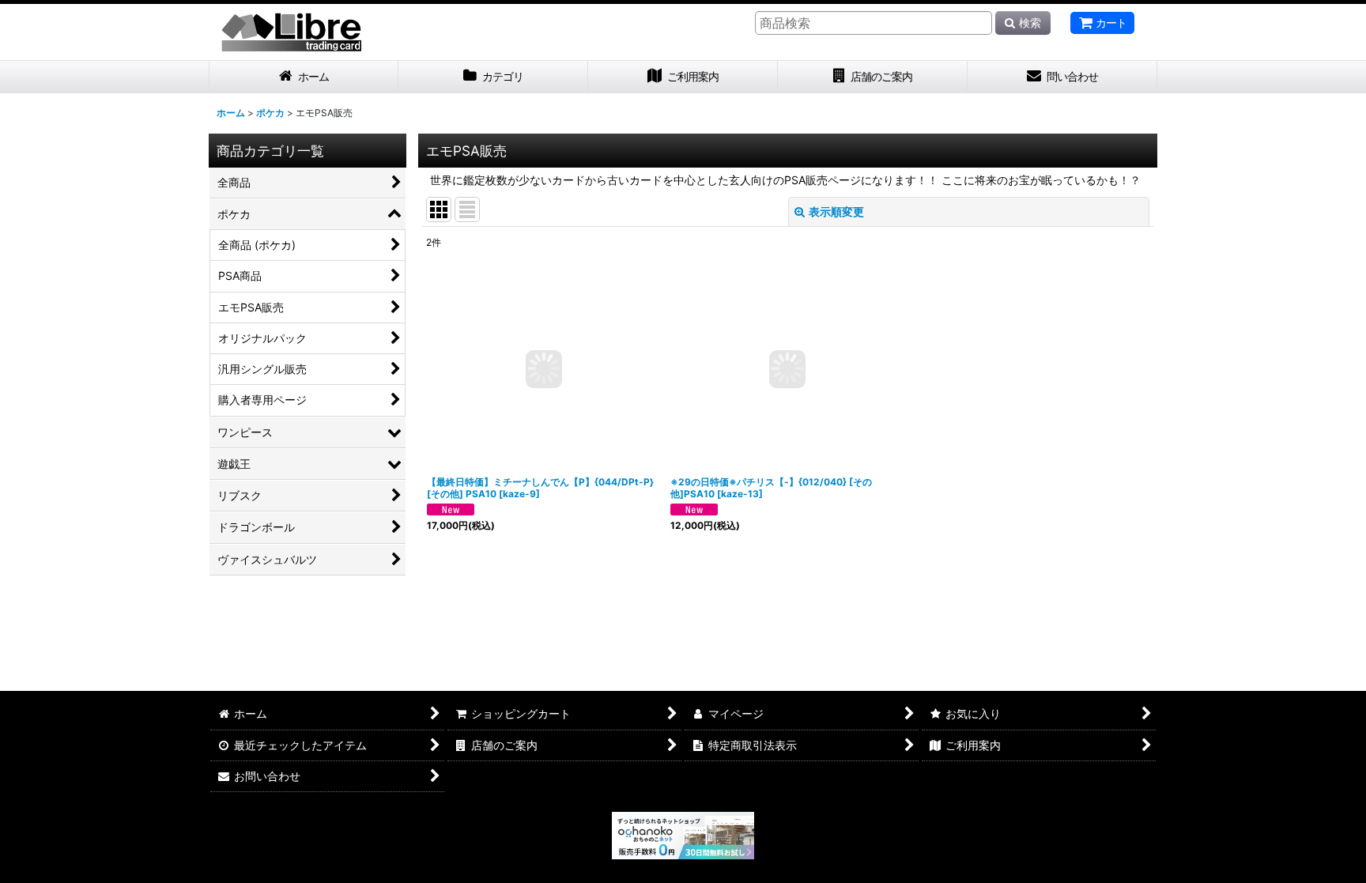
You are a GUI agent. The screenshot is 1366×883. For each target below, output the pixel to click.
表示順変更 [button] (836, 211)
